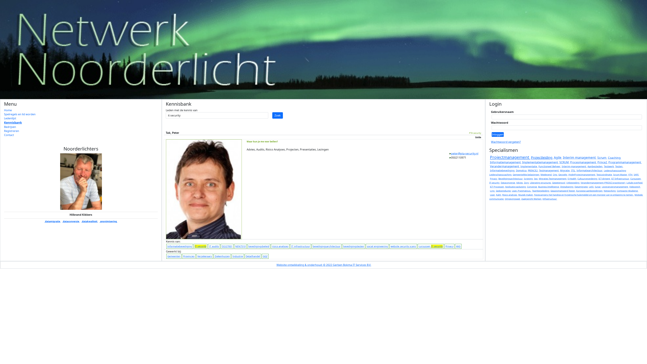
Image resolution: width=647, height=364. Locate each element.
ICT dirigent (604, 178)
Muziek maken (525, 194)
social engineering (377, 246)
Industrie (238, 256)
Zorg (526, 182)
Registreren (11, 131)
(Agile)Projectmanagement (582, 174)
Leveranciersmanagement (615, 186)
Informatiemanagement (505, 162)
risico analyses (280, 246)
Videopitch (635, 186)
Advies (519, 182)
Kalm (499, 194)
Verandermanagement (505, 166)
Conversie (532, 186)
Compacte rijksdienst (627, 190)
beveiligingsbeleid (258, 246)
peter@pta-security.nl (464, 153)
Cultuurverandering (587, 178)
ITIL (573, 170)
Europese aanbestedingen (589, 190)
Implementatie (529, 166)
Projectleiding (542, 157)
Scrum (602, 158)
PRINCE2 (533, 170)
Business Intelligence (549, 186)
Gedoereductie (503, 190)
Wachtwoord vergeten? (506, 142)
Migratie (565, 170)
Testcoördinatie (604, 174)
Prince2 (602, 162)
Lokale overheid (634, 182)
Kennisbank (13, 122)
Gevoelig (563, 174)
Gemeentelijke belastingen (526, 174)
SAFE (636, 174)
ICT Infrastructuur (620, 178)
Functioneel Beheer (549, 166)
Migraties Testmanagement (553, 178)
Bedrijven (10, 127)
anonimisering (108, 221)
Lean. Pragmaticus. (521, 190)
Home (8, 110)
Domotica (521, 170)
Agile (558, 157)
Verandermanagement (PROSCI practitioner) (603, 182)
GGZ (265, 256)
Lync (492, 190)
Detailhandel (253, 256)
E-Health (572, 178)
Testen (619, 166)
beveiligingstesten (353, 246)
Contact (9, 135)
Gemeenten (173, 256)
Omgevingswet (513, 198)
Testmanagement (549, 170)
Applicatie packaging (515, 186)
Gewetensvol (559, 182)
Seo (536, 178)
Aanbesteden (595, 166)
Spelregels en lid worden (20, 114)
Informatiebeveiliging (179, 246)
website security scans (403, 246)
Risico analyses (510, 194)
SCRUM (564, 162)
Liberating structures (540, 182)
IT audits (214, 246)
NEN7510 (240, 246)
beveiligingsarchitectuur (327, 246)
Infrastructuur (550, 198)
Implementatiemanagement (540, 162)
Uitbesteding (573, 182)
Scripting (528, 178)
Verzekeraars (204, 256)
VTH (630, 174)
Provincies (189, 256)
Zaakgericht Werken (531, 198)
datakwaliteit (89, 221)
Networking (610, 190)
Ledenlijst (10, 118)
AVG (458, 246)
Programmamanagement (625, 162)
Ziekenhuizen (222, 256)
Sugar (598, 186)
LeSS (591, 186)
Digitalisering (567, 186)
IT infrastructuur (300, 246)
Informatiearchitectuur (590, 170)
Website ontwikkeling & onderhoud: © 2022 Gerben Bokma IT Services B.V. (323, 265)
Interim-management (574, 166)
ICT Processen (497, 186)
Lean (492, 194)
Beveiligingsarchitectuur (510, 178)
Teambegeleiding (541, 190)
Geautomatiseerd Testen (563, 190)
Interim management (580, 157)
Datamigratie (581, 186)
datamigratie (52, 221)
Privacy (449, 246)
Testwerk (609, 166)
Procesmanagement (583, 162)
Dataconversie (508, 182)
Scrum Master (620, 174)
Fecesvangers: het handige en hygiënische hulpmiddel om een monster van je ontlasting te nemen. (584, 194)
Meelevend (546, 174)
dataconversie (71, 221)
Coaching (614, 158)
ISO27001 (227, 246)
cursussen (431, 246)
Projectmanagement (510, 157)
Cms (555, 174)
